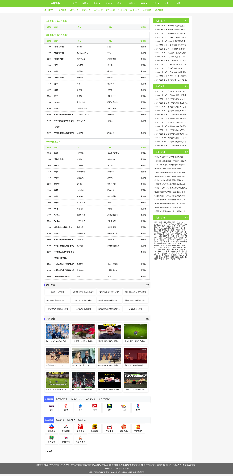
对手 (174, 247)
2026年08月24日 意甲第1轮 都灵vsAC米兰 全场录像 (171, 99)
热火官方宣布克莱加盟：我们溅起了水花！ (170, 192)
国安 (160, 247)
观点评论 (175, 228)
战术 (183, 245)
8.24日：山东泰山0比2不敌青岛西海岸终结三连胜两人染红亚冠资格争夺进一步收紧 (171, 165)
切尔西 (177, 230)
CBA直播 (74, 10)
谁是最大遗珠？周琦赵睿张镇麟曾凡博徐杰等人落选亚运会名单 (171, 196)
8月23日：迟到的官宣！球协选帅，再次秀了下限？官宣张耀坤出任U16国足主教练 (171, 161)
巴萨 (172, 234)
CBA (169, 226)
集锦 (108, 3)
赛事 (143, 3)
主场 (160, 242)
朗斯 (172, 257)
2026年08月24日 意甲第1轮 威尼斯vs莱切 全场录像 (171, 111)
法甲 (164, 226)
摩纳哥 (164, 253)
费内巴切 (180, 251)
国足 (156, 247)
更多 (148, 285)
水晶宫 (166, 242)
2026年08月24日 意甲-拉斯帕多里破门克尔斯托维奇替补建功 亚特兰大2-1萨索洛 (171, 49)
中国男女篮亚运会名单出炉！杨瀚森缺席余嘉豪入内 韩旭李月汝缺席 (171, 211)
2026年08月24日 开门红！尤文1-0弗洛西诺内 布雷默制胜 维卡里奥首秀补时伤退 (171, 76)
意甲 (174, 222)
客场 (177, 257)
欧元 (182, 257)
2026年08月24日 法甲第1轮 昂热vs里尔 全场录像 (171, 130)
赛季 (178, 226)
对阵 (182, 253)
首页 (75, 3)
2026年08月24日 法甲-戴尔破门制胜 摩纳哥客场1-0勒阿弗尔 (171, 72)
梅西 (164, 249)
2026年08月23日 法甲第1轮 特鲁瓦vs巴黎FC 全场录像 (171, 146)
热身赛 (168, 245)
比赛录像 (167, 228)
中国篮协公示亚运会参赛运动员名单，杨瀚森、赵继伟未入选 (171, 184)
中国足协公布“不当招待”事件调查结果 (168, 157)
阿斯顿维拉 (161, 244)
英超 (169, 222)
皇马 (171, 232)
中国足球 (160, 234)
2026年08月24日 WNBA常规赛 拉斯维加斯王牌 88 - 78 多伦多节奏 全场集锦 (171, 33)
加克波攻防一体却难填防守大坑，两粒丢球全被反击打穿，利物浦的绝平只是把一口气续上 (171, 203)
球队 (155, 3)
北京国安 (174, 255)
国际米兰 (179, 240)
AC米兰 (165, 232)
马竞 (167, 259)
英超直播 (86, 10)
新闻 (131, 3)
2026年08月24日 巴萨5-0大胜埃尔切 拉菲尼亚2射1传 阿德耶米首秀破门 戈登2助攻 (171, 64)
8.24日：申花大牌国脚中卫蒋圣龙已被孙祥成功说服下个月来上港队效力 (171, 172)
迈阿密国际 (168, 238)
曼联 (172, 230)
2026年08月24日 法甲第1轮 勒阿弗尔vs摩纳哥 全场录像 (171, 115)
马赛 (182, 236)
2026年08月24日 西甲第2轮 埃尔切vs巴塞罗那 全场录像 (171, 107)
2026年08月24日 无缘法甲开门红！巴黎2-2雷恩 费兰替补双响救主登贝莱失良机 (171, 53)
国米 (160, 238)
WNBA (179, 244)
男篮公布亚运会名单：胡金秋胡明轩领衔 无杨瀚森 (171, 176)
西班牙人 (167, 247)
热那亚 (173, 259)
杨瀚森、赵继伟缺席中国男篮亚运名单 (168, 180)
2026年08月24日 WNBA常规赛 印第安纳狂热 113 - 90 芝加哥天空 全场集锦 (171, 30)
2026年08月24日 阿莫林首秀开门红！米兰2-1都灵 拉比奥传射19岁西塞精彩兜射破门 (171, 57)
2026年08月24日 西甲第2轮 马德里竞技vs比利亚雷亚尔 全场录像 (171, 122)
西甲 (159, 226)
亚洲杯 (181, 238)
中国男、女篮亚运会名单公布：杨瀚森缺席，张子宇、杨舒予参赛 (171, 188)
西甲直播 (98, 10)
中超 (159, 230)
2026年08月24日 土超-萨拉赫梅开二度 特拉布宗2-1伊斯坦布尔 (171, 45)
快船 (159, 251)
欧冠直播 (159, 10)
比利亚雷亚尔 (174, 253)
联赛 (177, 236)
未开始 (143, 47)
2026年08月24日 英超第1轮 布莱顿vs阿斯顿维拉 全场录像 (171, 126)
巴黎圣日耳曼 (164, 236)
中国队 (179, 247)
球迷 (172, 236)
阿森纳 (179, 224)
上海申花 (165, 251)
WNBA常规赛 (159, 245)
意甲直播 (134, 10)
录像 (96, 3)
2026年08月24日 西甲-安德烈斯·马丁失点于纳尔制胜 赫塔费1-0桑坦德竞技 (171, 61)
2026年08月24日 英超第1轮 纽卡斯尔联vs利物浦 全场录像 (171, 134)
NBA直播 (62, 10)
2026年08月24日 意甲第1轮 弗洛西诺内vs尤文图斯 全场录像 (171, 118)
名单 (159, 249)
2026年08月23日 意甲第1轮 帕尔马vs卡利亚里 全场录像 (171, 138)
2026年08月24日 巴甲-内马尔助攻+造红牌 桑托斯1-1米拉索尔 (171, 37)
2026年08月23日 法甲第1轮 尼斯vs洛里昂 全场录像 (171, 142)
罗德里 (179, 259)
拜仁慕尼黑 (179, 232)
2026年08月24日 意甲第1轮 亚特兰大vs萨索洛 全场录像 (171, 91)
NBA (156, 224)
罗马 (183, 230)
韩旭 (160, 257)
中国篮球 (160, 240)
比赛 (160, 224)
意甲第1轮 (166, 255)
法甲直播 (146, 10)
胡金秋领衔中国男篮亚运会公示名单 (168, 207)
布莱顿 (173, 251)
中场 (174, 244)
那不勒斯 (170, 249)
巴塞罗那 (165, 230)
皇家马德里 (175, 242)
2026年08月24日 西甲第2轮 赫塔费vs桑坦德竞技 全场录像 (171, 103)
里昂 (169, 244)
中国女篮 (157, 232)
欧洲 (174, 245)
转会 (173, 226)
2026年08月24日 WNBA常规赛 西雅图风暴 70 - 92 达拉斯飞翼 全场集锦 (171, 41)
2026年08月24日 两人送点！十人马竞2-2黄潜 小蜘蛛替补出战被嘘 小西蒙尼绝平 (171, 80)
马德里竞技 (170, 240)
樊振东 (161, 259)
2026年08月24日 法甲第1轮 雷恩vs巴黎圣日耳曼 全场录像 (171, 95)
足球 (156, 222)
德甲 (183, 226)
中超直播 (122, 10)
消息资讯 (162, 222)
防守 (177, 249)
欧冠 (165, 224)
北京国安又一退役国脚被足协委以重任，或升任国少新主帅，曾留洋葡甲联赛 (171, 169)
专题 (178, 3)
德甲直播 (110, 10)
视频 (119, 3)
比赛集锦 (172, 224)
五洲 (175, 238)
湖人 (159, 253)
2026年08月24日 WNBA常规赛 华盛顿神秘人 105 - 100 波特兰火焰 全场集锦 (171, 26)
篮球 (178, 222)
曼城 (160, 228)
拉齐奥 (181, 255)
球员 (166, 3)
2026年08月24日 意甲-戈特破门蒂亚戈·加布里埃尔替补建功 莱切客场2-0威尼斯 (171, 68)
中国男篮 (178, 234)
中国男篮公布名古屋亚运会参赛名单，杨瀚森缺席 (171, 200)
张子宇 (166, 257)
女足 (167, 234)
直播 (84, 3)
